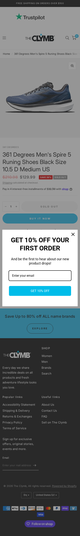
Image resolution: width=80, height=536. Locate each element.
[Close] (73, 234)
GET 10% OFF (40, 291)
